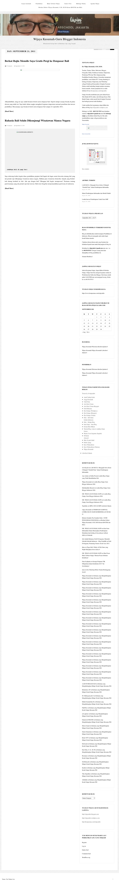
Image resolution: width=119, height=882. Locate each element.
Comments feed (86, 854)
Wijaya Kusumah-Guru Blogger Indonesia (59, 39)
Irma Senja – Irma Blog (90, 424)
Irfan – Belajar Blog (89, 422)
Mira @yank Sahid (89, 440)
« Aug (84, 332)
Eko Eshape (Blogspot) (90, 413)
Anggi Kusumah (88, 399)
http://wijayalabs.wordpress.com (99, 107)
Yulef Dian (87, 402)
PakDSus (84, 708)
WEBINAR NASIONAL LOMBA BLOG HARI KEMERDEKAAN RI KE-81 (96, 512)
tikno (83, 547)
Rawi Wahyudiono (89, 445)
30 (101, 329)
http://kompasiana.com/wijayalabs (97, 91)
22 (96, 326)
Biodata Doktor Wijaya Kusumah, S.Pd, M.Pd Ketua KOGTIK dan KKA (60, 7)
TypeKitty (85, 506)
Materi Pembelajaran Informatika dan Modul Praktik (96, 193)
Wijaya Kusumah (85, 124)
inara (83, 570)
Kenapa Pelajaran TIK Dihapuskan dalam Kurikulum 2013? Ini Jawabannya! (93, 564)
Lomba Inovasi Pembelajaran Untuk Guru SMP (95, 199)
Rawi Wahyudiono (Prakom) (92, 447)
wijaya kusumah (26, 3)
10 (105, 320)
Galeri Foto (67, 3)
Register (84, 842)
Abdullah (84, 780)
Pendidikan (39, 3)
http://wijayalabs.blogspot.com (90, 814)
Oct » (88, 332)
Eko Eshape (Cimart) (89, 415)
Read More (9, 111)
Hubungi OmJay (81, 3)
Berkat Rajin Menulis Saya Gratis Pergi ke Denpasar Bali (37, 61)
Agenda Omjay (95, 3)
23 (101, 326)
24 (105, 326)
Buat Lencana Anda (86, 133)
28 (92, 329)
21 (92, 326)
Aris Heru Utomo (88, 404)
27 (88, 329)
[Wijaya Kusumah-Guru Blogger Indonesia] (59, 25)
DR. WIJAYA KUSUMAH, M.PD (92, 494)
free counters (85, 169)
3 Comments (9, 125)
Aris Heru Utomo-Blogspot (91, 406)
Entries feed (85, 850)
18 (109, 323)
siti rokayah (85, 467)
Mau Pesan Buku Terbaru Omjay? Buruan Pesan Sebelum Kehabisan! (96, 555)
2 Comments (9, 66)
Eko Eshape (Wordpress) (90, 411)
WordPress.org (86, 857)
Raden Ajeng (87, 442)
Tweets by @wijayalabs (88, 393)
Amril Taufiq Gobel (89, 397)
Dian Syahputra (86, 561)
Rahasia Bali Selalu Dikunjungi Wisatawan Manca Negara (37, 120)
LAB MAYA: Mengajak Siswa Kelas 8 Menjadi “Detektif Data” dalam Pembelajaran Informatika (96, 470)
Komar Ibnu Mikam (89, 427)
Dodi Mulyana (88, 408)
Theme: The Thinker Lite (8, 879)
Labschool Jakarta (87, 453)
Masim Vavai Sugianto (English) (93, 433)
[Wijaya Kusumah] (97, 127)
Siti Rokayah (85, 762)
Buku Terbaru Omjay (53, 3)
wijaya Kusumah (86, 509)
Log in (84, 846)
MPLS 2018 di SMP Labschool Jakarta (100, 506)
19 (84, 326)
